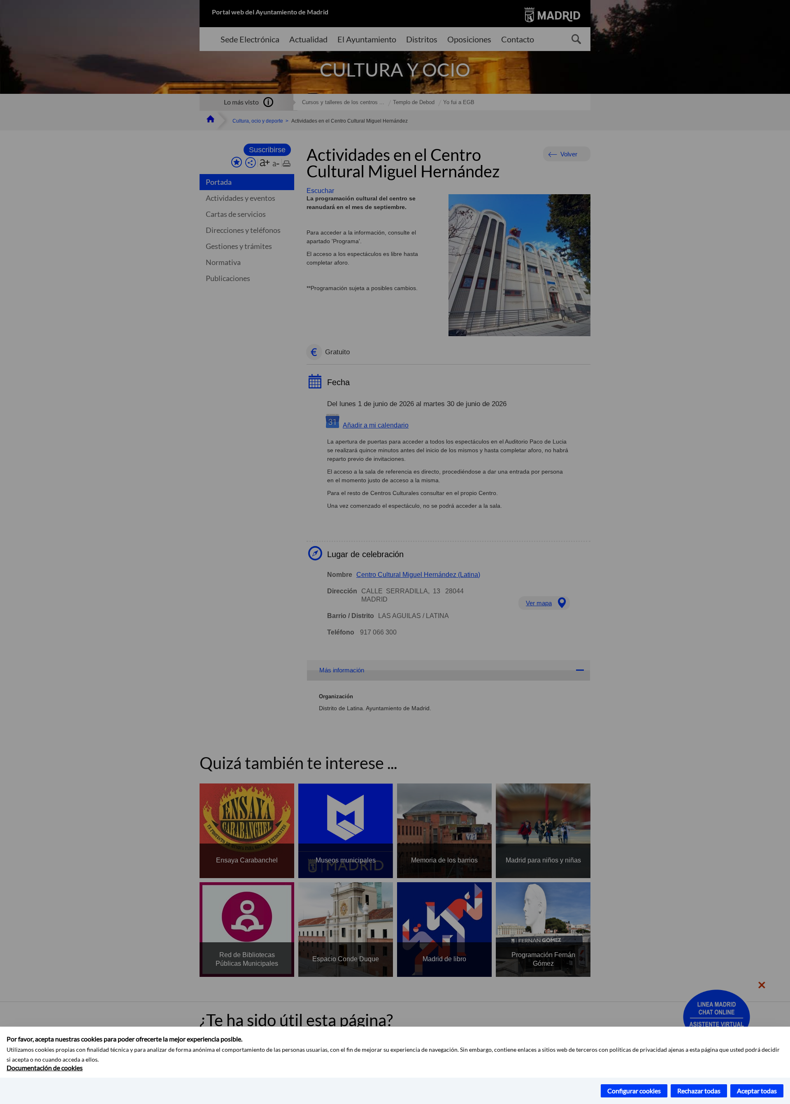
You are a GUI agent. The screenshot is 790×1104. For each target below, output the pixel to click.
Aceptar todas (757, 1091)
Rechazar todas (698, 1091)
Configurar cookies (634, 1091)
